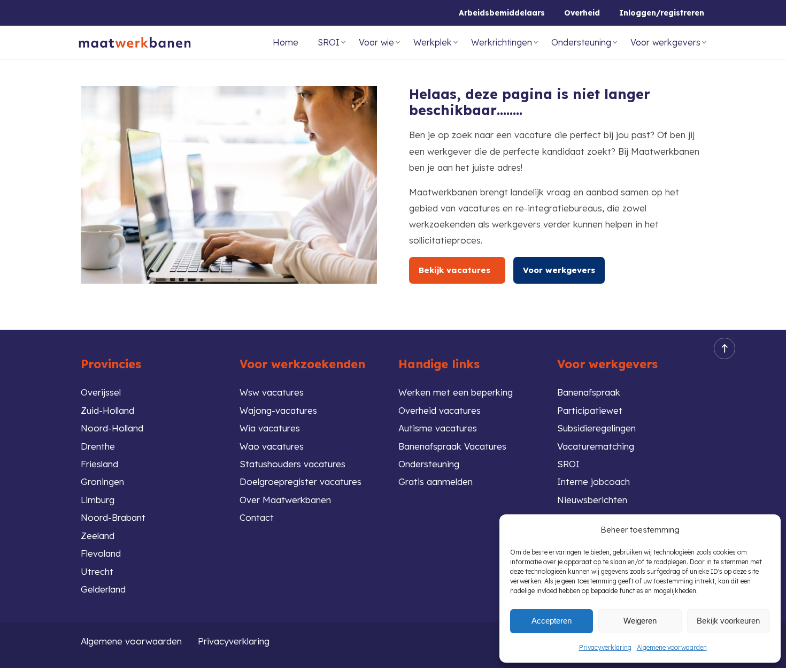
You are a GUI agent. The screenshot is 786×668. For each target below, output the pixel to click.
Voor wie (376, 42)
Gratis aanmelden (435, 481)
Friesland (99, 463)
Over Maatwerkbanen (285, 499)
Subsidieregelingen (596, 428)
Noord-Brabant (113, 517)
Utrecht (97, 571)
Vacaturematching (595, 446)
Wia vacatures (270, 428)
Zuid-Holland (107, 410)
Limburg (97, 499)
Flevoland (101, 553)
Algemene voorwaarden (672, 647)
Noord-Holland (112, 428)
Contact (257, 517)
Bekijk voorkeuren (728, 620)
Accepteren (551, 620)
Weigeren (640, 620)
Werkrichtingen (501, 42)
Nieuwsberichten (592, 499)
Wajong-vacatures (278, 410)
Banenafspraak (588, 392)
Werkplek (432, 42)
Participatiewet (589, 410)
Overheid (582, 13)
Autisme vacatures (437, 428)
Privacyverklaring (605, 647)
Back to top (724, 348)
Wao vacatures (272, 446)
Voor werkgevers (665, 42)
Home (285, 42)
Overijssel (101, 392)
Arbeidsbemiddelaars (502, 13)
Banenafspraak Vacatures (452, 446)
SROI (329, 42)
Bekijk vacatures (457, 270)
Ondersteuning (581, 42)
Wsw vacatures (272, 392)
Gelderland (103, 589)
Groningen (102, 481)
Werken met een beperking (455, 392)
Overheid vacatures (439, 410)
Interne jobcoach (593, 481)
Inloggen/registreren (661, 13)
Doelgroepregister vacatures (300, 481)
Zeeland (97, 535)
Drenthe (98, 446)
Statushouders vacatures (292, 463)
